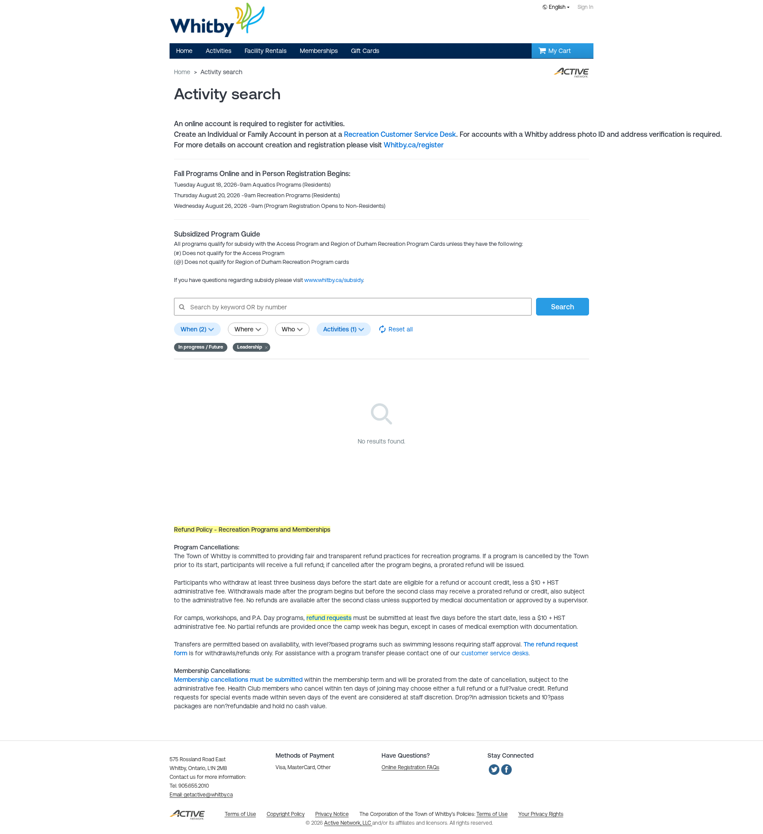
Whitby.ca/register (414, 145)
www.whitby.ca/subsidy (333, 280)
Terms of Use (492, 814)
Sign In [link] (585, 7)
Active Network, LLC (348, 823)
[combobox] (557, 8)
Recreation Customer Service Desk (400, 134)
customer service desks (495, 653)
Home (182, 71)
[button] (251, 347)
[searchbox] (352, 306)
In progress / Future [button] (200, 346)
